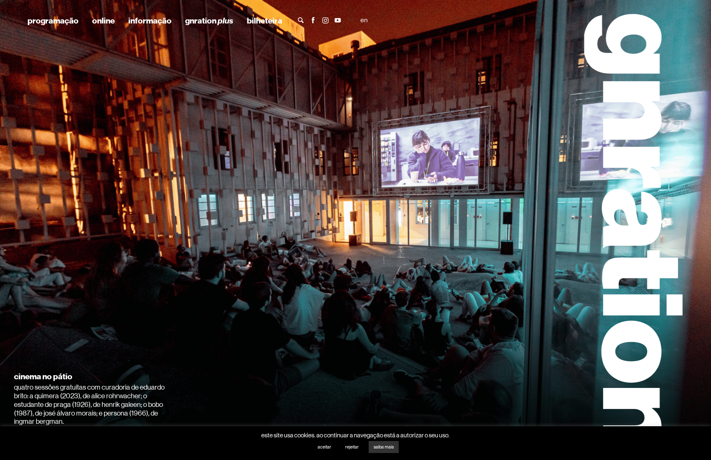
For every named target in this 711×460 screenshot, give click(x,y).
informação (150, 21)
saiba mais (384, 447)
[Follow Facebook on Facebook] (313, 19)
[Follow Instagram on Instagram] (325, 19)
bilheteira (264, 21)
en (363, 20)
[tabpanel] (355, 230)
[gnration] (631, 230)
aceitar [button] (324, 447)
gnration (209, 21)
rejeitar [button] (352, 447)
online (103, 21)
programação (53, 21)
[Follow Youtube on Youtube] (338, 19)
